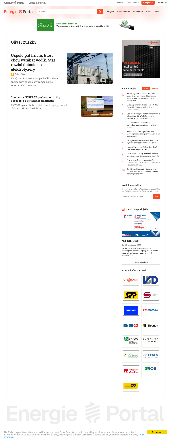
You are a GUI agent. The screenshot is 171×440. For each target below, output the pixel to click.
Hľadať (100, 11)
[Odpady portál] (14, 2)
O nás (128, 3)
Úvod (19, 12)
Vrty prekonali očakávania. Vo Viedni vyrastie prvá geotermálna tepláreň (142, 141)
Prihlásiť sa (162, 3)
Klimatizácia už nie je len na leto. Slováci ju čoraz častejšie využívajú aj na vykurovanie (143, 133)
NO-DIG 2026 (130, 241)
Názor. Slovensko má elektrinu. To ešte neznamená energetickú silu (143, 148)
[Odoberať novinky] (156, 196)
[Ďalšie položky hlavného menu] (164, 11)
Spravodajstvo (123, 11)
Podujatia (110, 11)
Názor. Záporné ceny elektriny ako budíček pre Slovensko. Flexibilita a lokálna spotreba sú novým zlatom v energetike (142, 97)
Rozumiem (156, 432)
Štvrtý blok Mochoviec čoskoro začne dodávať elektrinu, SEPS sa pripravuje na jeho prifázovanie (142, 171)
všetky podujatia (141, 262)
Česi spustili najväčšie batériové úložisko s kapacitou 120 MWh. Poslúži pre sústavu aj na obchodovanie (143, 116)
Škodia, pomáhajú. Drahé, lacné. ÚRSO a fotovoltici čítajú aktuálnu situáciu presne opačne (143, 107)
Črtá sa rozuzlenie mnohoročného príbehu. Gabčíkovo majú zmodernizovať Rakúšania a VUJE (143, 162)
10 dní (145, 88)
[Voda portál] (37, 2)
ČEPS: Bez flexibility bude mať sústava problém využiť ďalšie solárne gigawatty (143, 155)
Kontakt (136, 3)
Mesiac (155, 88)
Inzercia (120, 3)
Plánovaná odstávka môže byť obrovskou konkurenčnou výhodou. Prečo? (141, 124)
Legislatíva (138, 11)
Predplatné (148, 3)
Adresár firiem (152, 11)
